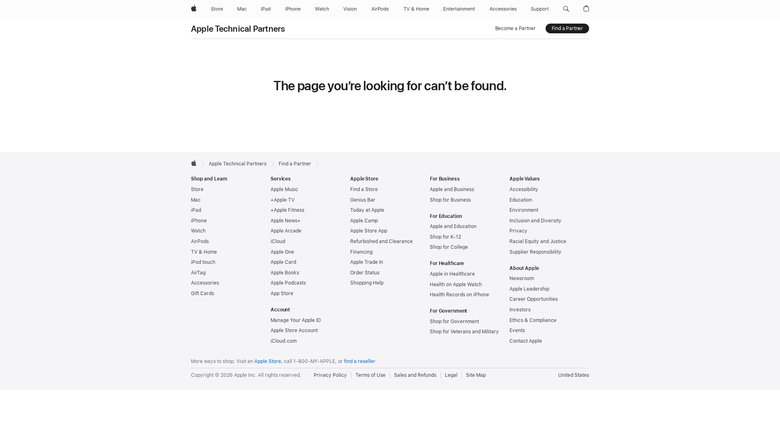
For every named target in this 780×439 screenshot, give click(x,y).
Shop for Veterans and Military (464, 332)
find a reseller (359, 361)
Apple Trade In (366, 262)
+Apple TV (283, 200)
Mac (196, 200)
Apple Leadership (529, 289)
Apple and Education (453, 226)
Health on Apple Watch (456, 284)
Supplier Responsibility (535, 252)
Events (517, 330)
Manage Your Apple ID (296, 320)
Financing (361, 252)
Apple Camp (364, 221)
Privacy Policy (330, 375)
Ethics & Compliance (533, 320)
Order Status (364, 273)
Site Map (476, 375)
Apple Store (267, 361)
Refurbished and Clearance (381, 241)
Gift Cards (202, 293)
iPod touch (203, 262)
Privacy (518, 231)
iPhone (199, 221)
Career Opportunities (533, 299)
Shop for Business (450, 200)
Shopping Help (367, 283)
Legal (451, 375)
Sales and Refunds (415, 375)
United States (573, 375)
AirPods (200, 241)
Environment (523, 210)
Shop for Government (454, 321)
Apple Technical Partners (238, 29)
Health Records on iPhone (459, 295)
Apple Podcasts (288, 283)
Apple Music (284, 189)
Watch (198, 231)
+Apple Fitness (287, 210)
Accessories (205, 283)
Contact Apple (525, 341)
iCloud (278, 241)
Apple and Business (452, 189)
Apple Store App (368, 231)
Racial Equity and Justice (537, 241)
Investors (520, 310)
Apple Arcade (286, 231)
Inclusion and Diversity (535, 221)
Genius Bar (362, 200)
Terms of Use (370, 375)
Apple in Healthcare (452, 274)
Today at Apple (367, 210)
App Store (282, 293)
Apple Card (283, 262)
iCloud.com (284, 341)
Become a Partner (515, 28)
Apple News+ (286, 221)
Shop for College (449, 247)
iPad (196, 210)
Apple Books (285, 273)
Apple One (282, 252)
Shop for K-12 (445, 237)
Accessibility (523, 189)
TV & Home (204, 252)
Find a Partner (567, 28)
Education (520, 200)
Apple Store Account (294, 330)
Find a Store (364, 189)
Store (197, 189)
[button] (566, 9)
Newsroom (521, 278)
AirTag (198, 273)
